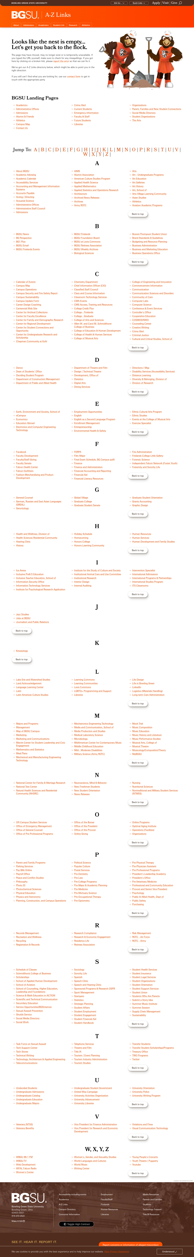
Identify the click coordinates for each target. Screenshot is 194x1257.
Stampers (79, 996)
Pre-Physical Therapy (143, 862)
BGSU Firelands (82, 234)
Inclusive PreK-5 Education (30, 574)
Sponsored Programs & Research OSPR (94, 988)
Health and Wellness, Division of (32, 533)
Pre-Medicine (81, 889)
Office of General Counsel (29, 829)
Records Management (27, 933)
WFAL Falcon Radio (26, 1168)
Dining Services (82, 386)
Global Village (81, 497)
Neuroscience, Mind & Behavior (90, 782)
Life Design (138, 679)
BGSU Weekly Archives (86, 249)
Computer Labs (140, 300)
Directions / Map (140, 367)
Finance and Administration (88, 467)
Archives (78, 201)
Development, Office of (86, 375)
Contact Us (22, 128)
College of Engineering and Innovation (152, 281)
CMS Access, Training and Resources (93, 304)
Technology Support (152, 1209)
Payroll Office (23, 873)
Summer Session (141, 1007)
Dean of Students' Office (29, 371)
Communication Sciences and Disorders (153, 293)
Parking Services (24, 866)
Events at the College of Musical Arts (151, 419)
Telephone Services (84, 1043)
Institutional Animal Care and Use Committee (97, 574)
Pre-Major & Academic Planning (90, 885)
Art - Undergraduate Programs (148, 174)
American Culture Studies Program (92, 178)
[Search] (180, 3)
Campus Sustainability (27, 297)
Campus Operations (26, 289)
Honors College (82, 541)
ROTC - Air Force (141, 936)
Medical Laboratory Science (88, 735)
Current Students (83, 109)
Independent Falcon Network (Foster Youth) (154, 463)
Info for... (118, 3)
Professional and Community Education (152, 885)
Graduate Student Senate (87, 505)
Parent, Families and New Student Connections (156, 109)
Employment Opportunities (88, 411)
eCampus (21, 415)
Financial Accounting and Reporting (92, 470)
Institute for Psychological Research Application (40, 589)
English (78, 415)
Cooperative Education (144, 316)
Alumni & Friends (25, 116)
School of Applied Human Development (36, 980)
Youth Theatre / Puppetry (145, 1160)
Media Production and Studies (89, 731)
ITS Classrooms (140, 585)
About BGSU (22, 171)
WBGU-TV (21, 1160)
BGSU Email (22, 245)
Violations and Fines (142, 1124)
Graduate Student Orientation (147, 497)
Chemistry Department (86, 281)
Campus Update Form (27, 300)
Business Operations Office (146, 253)
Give (174, 3)
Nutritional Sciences (142, 786)
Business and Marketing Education (150, 249)
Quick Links (137, 3)
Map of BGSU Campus (28, 731)
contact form (74, 76)
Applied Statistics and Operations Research (96, 190)
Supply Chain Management (146, 1011)
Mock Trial (137, 723)
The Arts (136, 120)
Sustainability (139, 1015)
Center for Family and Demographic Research (39, 319)
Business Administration (144, 245)
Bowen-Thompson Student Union (149, 234)
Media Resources (151, 1194)
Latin (18, 691)
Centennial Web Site (26, 308)
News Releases (82, 794)
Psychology (138, 892)
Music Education (140, 731)
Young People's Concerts (145, 1157)
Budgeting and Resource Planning (149, 241)
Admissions (28, 25)
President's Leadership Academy (149, 873)
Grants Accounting (142, 501)
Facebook (21, 451)
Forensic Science (141, 459)
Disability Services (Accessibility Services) (153, 371)
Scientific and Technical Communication (37, 999)
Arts (134, 171)
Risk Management (141, 933)
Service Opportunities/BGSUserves (34, 1006)
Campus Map (23, 124)
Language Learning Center (29, 687)
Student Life (58, 25)
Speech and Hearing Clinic (87, 984)
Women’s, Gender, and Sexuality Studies (95, 1157)
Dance (19, 367)
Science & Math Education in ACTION (35, 995)
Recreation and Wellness (28, 936)
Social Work (22, 1022)
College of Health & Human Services (93, 334)
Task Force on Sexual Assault (31, 1043)
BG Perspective (24, 237)
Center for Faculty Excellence (31, 316)
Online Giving (81, 833)
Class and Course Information (89, 293)
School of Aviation (25, 984)
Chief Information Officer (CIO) (90, 285)
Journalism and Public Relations (32, 622)
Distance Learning (141, 375)
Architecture (80, 193)
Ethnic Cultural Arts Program (147, 411)
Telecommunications (26, 1063)
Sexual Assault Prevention (29, 1010)
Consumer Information (69, 1214)
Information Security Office (30, 581)
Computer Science (141, 304)
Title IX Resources (151, 1214)
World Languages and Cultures (90, 1160)
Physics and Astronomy (28, 896)
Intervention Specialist (143, 570)
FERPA (77, 451)
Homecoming (81, 537)
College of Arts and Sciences (89, 319)
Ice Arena (21, 570)
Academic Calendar (26, 178)
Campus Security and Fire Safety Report (37, 293)
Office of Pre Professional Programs (34, 833)
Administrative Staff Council (30, 208)
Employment (107, 1194)
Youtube (136, 1164)
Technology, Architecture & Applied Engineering (40, 1059)
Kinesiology (22, 650)
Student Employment (85, 1011)
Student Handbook (84, 1022)
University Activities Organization (91, 1095)
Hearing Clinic (23, 541)
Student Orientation (142, 984)
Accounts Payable (25, 193)
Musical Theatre (140, 746)
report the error (61, 61)
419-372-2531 (18, 1216)
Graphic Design (140, 505)
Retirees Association (84, 944)
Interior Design (81, 581)
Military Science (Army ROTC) (89, 754)
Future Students (82, 120)
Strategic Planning (83, 1003)
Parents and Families (152, 1199)
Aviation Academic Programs (147, 205)
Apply (156, 3)
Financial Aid (80, 474)
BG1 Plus (20, 241)
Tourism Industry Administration (90, 1059)
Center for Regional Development (33, 323)
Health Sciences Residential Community (36, 537)
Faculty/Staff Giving (26, 459)
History (19, 545)
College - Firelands (83, 312)
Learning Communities (86, 683)
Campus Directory (67, 1209)
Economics (21, 419)
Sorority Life (80, 973)
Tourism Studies (82, 1063)
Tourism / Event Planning (87, 1055)
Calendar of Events (26, 281)
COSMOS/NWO (140, 319)
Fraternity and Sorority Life (146, 467)
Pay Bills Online (24, 870)
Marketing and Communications (32, 738)
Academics (43, 25)
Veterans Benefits (25, 1128)
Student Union (139, 992)
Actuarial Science (25, 200)
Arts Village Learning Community (149, 193)
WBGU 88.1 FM (24, 1157)
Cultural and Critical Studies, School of (152, 338)
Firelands (105, 1204)
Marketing (21, 735)
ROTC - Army (139, 940)
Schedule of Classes (26, 969)
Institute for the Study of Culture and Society (97, 570)
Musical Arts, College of (144, 742)
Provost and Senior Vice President (149, 889)
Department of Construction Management (38, 379)
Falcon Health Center (27, 467)
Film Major (79, 455)
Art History (137, 186)
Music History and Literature (147, 735)
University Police (140, 1091)
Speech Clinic (81, 980)
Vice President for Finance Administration (95, 1124)
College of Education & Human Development (97, 330)
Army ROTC (80, 205)
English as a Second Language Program (94, 419)
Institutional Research (85, 578)
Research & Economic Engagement (92, 936)
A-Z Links (63, 1204)
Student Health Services (144, 969)
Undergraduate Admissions (30, 1091)
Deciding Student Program (30, 375)
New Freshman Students (87, 786)
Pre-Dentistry (81, 873)
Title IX (77, 1051)
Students (147, 1204)
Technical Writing (25, 1055)
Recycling (21, 940)
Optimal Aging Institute (144, 826)
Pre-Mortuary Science (85, 892)
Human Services (140, 537)
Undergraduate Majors (27, 1103)
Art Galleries (138, 182)
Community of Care (142, 297)
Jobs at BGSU (23, 618)
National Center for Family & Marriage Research (40, 782)
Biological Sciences (84, 253)
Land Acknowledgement (28, 683)
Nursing (136, 782)
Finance (78, 463)
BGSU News (22, 234)
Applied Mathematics (85, 186)
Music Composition (142, 727)
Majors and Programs (27, 723)
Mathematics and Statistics (30, 749)
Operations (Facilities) (143, 829)
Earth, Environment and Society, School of (38, 411)
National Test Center (26, 786)
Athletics (86, 25)
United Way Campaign (86, 1091)
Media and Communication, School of (93, 727)
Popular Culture (82, 866)
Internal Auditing (82, 585)
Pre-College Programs (85, 881)
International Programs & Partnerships (151, 578)
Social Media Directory (144, 112)
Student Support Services (145, 988)
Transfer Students (141, 1043)
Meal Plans (21, 753)
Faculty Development (27, 455)
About (16, 25)
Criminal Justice (140, 335)
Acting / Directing (25, 196)
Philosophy (21, 881)
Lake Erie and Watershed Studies (33, 679)
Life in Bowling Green (143, 683)
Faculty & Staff (82, 116)
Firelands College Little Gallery (147, 455)
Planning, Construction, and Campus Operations (41, 900)
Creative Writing (140, 327)
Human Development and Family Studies (153, 541)
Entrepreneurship (83, 426)
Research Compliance (85, 933)
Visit (165, 3)
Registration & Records (28, 944)
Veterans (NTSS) (24, 1124)
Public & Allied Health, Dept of (148, 896)
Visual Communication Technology (150, 1128)
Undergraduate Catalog (28, 1095)
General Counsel (24, 497)
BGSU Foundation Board (87, 237)
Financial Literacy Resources (88, 478)
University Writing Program (146, 1095)
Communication (140, 289)
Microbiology (81, 738)
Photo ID (20, 885)
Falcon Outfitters (24, 470)
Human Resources (141, 533)
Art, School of (139, 190)
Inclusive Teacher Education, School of (36, 578)
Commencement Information (147, 285)
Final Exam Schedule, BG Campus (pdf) (94, 459)
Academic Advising (26, 174)
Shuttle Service (24, 1014)
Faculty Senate (23, 463)
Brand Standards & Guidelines (147, 237)
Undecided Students (26, 1088)
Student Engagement (85, 1015)
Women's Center (25, 1172)
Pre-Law (78, 877)
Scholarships (22, 977)
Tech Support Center (26, 1047)
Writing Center (81, 1168)
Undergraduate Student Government (93, 1088)
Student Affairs (82, 1007)
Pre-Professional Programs (146, 870)
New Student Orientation (87, 790)
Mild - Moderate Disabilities (88, 750)
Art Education (139, 178)
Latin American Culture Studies (32, 694)
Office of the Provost (85, 829)
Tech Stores (22, 1051)
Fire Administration (142, 451)
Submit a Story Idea (142, 999)
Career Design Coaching (28, 304)
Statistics (79, 999)
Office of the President (85, 826)
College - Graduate (83, 316)
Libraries (78, 124)
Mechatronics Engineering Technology (93, 723)
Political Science (82, 862)
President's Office (141, 877)
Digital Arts (80, 382)
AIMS (77, 171)
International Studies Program (147, 581)
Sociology (79, 969)
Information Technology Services (33, 585)
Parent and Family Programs (30, 862)
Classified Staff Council (86, 289)
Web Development (26, 1164)
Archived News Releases (86, 197)
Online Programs (141, 822)
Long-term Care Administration (148, 694)
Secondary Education (27, 1003)
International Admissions (145, 574)
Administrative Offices (27, 109)
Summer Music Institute (144, 1003)
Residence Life (81, 940)
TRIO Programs (140, 1055)
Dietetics (78, 379)
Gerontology (22, 508)
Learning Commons (84, 679)
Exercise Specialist (141, 423)
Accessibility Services (27, 182)
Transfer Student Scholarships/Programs (153, 1047)
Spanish (78, 977)
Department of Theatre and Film (90, 367)
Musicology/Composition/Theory (149, 750)
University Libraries (84, 1103)
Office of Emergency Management (34, 826)
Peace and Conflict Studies (30, 877)
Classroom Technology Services (90, 297)
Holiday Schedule (83, 533)
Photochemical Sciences (28, 889)
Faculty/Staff (106, 1199)
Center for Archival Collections (32, 312)
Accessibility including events (72, 1194)
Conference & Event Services (147, 308)
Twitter (135, 1059)
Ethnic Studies (139, 415)
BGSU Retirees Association (88, 245)
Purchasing (138, 904)
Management (23, 727)
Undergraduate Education (29, 1099)
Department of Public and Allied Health (36, 382)
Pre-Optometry (82, 900)
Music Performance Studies (146, 738)
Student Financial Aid (85, 1019)
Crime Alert (80, 105)
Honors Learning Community (89, 545)
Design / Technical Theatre (87, 371)
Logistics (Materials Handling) (147, 691)
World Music (80, 1164)
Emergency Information (86, 112)
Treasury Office (140, 1051)
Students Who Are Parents (146, 996)
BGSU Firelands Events (28, 249)
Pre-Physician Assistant (144, 866)
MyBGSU (137, 754)
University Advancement (87, 1099)
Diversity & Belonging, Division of (149, 379)
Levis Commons (82, 687)
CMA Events (80, 300)
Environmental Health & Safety (90, 430)
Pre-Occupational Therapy (87, 896)
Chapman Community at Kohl (31, 341)
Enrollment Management (87, 423)
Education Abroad (25, 423)
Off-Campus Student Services (31, 822)
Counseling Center (141, 323)
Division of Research (142, 382)
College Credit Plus (84, 308)
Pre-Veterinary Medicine (144, 881)
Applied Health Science (86, 182)
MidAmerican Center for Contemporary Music (98, 742)
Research (73, 25)
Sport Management (84, 992)
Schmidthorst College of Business (33, 973)
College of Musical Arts (86, 338)
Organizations (139, 105)
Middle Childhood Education (88, 746)
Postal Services (82, 870)
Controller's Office (141, 312)
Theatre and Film (83, 1047)
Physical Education (26, 892)
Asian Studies (139, 197)
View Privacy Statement (116, 1251)
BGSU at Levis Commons (87, 241)
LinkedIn (136, 687)
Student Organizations (143, 116)
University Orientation (143, 1088)
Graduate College (83, 501)
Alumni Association (84, 174)
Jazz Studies (22, 614)
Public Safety (139, 900)
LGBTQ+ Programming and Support (92, 691)
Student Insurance (141, 973)
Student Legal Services (144, 977)
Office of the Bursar (84, 822)
